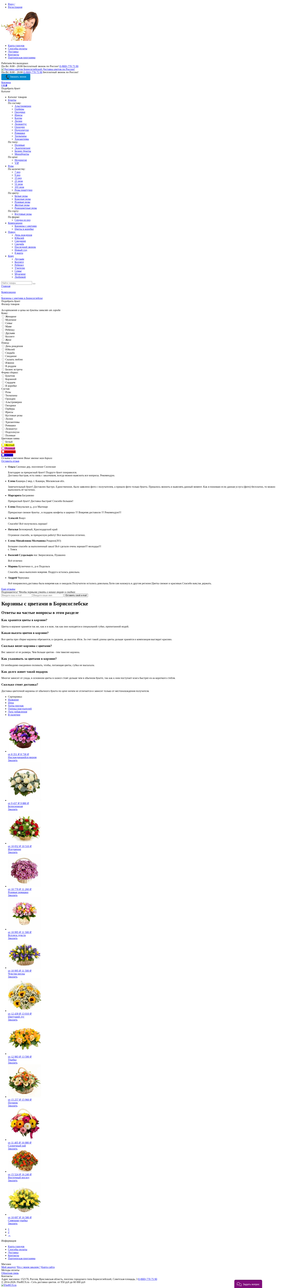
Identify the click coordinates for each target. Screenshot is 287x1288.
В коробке (11, 385)
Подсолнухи (22, 130)
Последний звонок (25, 247)
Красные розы (23, 199)
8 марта (19, 253)
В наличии (14, 714)
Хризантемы (22, 139)
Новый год (21, 250)
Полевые (20, 145)
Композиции (15, 223)
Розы (11, 166)
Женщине (10, 316)
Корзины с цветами (26, 226)
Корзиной (10, 379)
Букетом (10, 375)
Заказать (12, 760)
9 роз (17, 175)
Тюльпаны (21, 136)
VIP (17, 163)
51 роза (19, 184)
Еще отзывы (8, 589)
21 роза (19, 181)
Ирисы (18, 115)
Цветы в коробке (24, 229)
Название (13, 699)
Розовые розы (22, 202)
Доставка (13, 51)
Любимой (20, 277)
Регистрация (15, 7)
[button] (248, 1284)
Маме (8, 326)
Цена (11, 702)
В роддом (10, 366)
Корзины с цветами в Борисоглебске (22, 298)
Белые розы (21, 196)
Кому (11, 256)
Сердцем (10, 382)
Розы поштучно (23, 190)
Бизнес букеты (23, 151)
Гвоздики (20, 112)
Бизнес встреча (13, 369)
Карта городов (16, 45)
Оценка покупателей (20, 708)
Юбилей (19, 238)
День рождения (23, 235)
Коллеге (19, 262)
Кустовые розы (23, 214)
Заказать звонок (17, 76)
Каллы (18, 118)
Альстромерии (23, 106)
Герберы (19, 109)
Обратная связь (10, 1273)
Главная (5, 286)
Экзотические (22, 148)
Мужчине (20, 274)
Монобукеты (22, 154)
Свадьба (19, 244)
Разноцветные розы (26, 208)
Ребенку (19, 265)
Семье (18, 271)
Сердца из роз (22, 220)
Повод (11, 232)
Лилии (18, 121)
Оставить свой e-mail (76, 595)
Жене (8, 339)
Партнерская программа (21, 57)
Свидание (20, 241)
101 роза (19, 187)
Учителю (20, 268)
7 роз (17, 172)
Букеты (12, 100)
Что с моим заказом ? (29, 1267)
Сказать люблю (14, 359)
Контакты (13, 54)
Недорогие (21, 160)
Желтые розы (22, 205)
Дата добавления (17, 711)
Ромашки (20, 133)
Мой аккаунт (8, 1267)
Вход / (11, 4)
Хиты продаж (16, 705)
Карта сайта (48, 1267)
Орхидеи (20, 127)
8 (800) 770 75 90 (68, 66)
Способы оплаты (17, 48)
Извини (9, 362)
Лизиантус (21, 124)
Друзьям (19, 259)
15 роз (18, 178)
